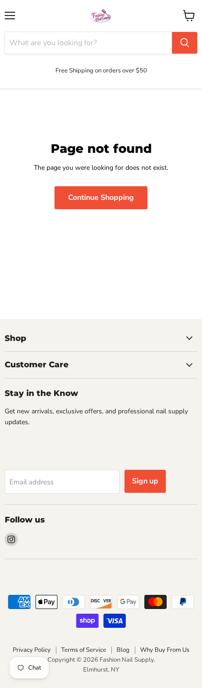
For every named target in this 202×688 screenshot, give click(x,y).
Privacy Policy (32, 650)
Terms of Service (83, 650)
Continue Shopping (101, 197)
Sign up (145, 481)
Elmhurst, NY (101, 669)
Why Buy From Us (164, 650)
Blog (123, 650)
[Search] (184, 43)
